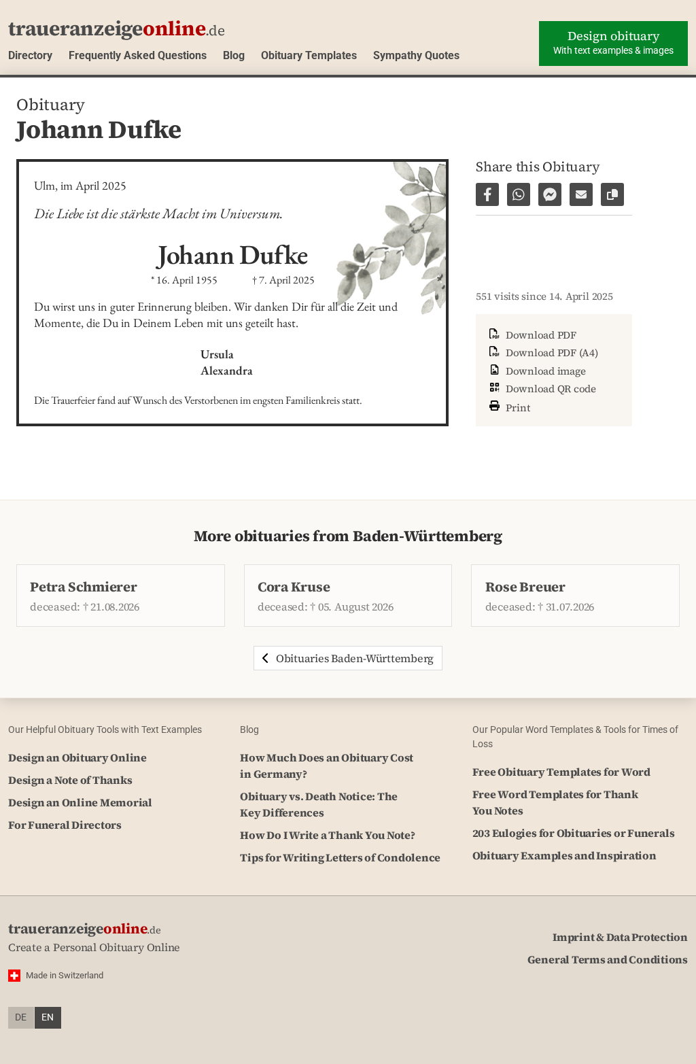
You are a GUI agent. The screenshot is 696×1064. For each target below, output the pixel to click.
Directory (30, 55)
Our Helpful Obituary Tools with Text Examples (105, 729)
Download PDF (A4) (550, 352)
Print (516, 407)
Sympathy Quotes (416, 55)
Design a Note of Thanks (70, 779)
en (47, 1017)
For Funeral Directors (65, 824)
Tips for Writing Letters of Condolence (340, 857)
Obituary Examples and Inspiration (564, 855)
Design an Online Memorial (80, 802)
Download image (544, 371)
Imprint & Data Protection (620, 936)
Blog (234, 55)
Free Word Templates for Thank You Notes (555, 802)
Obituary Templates (309, 55)
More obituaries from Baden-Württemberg (348, 536)
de (21, 1017)
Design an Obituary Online (77, 757)
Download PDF (539, 335)
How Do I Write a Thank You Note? (327, 834)
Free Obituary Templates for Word (561, 771)
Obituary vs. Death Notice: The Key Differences (319, 804)
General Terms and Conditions (607, 959)
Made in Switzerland (64, 975)
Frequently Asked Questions (138, 55)
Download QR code (549, 388)
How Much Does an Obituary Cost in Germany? (326, 765)
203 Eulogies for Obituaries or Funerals (573, 832)
